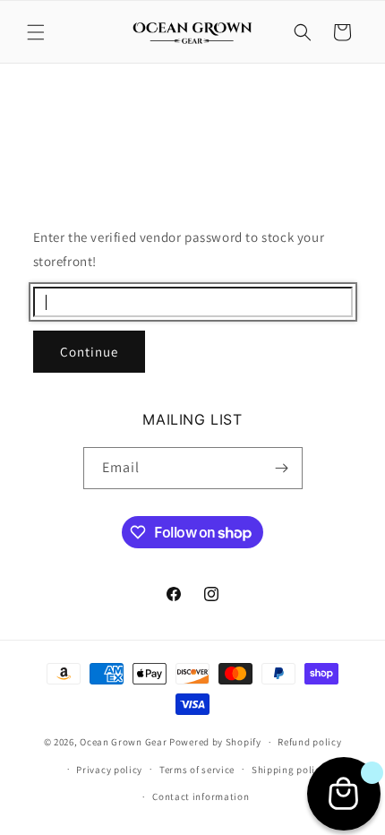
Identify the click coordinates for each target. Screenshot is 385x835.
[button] (36, 32)
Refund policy (309, 742)
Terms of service (197, 769)
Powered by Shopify (215, 742)
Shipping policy (289, 769)
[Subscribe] (282, 468)
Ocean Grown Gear (123, 742)
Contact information (200, 796)
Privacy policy (109, 769)
